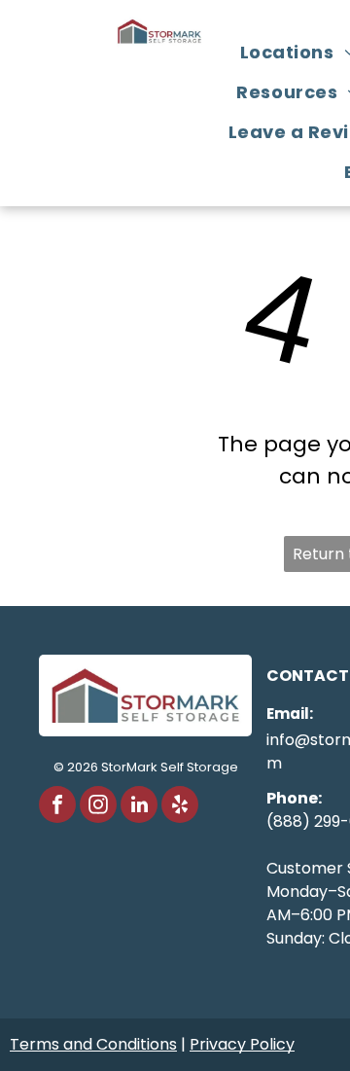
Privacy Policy (242, 1044)
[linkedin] (139, 807)
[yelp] (179, 807)
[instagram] (98, 807)
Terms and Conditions (93, 1044)
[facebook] (57, 807)
